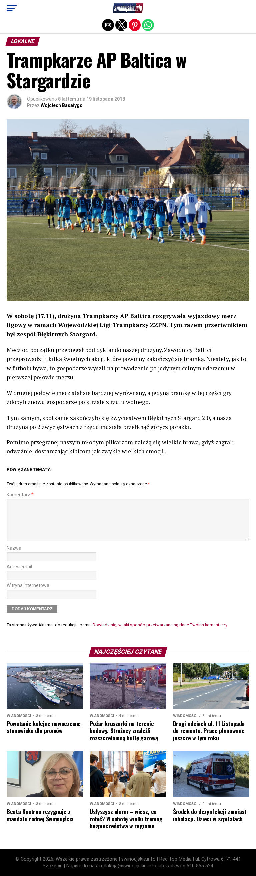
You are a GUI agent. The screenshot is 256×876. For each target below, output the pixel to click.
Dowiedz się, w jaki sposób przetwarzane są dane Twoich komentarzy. (160, 624)
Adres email (19, 566)
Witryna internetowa (28, 585)
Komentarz (20, 494)
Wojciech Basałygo (62, 105)
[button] (12, 8)
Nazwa (14, 548)
